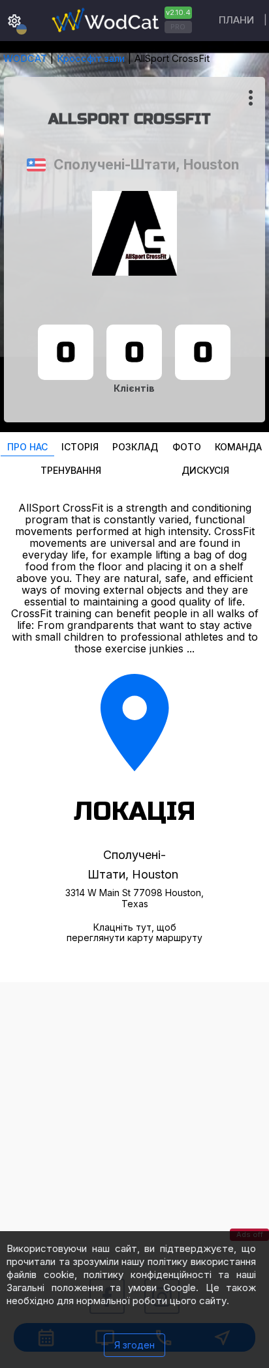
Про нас (27, 446)
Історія (80, 446)
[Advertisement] (134, 1116)
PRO (177, 26)
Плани (236, 20)
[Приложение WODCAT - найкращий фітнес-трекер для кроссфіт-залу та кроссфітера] (120, 21)
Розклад (135, 446)
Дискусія (205, 470)
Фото (186, 446)
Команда (238, 446)
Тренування (70, 470)
